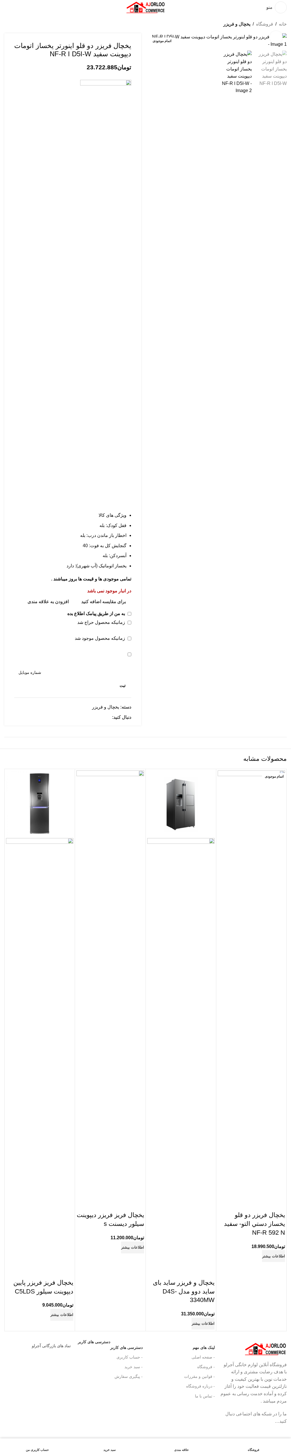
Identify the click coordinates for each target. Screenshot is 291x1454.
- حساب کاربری (130, 1357)
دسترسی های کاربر (110, 1346)
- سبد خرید (133, 1367)
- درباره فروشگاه (200, 1386)
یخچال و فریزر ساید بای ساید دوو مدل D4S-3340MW (184, 1291)
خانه (283, 24)
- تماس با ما (205, 1396)
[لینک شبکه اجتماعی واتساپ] (108, 717)
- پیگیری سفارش (129, 1376)
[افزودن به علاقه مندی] (247, 1204)
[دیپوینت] (105, 293)
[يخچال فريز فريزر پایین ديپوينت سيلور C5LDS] (39, 803)
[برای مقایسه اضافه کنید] (278, 1204)
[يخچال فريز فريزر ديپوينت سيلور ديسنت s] (110, 983)
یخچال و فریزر (236, 24)
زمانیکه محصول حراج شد (101, 622)
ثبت (123, 686)
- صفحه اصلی (203, 1357)
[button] (281, 40)
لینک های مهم (204, 1347)
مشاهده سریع (262, 1204)
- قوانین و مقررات (199, 1376)
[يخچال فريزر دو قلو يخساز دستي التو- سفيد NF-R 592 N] (251, 983)
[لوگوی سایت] (145, 7)
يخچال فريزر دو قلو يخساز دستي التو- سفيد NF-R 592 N (254, 1223)
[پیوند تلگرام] (220, 1431)
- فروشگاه (206, 1367)
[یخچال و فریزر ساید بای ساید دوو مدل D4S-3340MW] (181, 803)
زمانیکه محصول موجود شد (100, 638)
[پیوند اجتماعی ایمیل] (220, 1414)
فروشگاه (264, 24)
